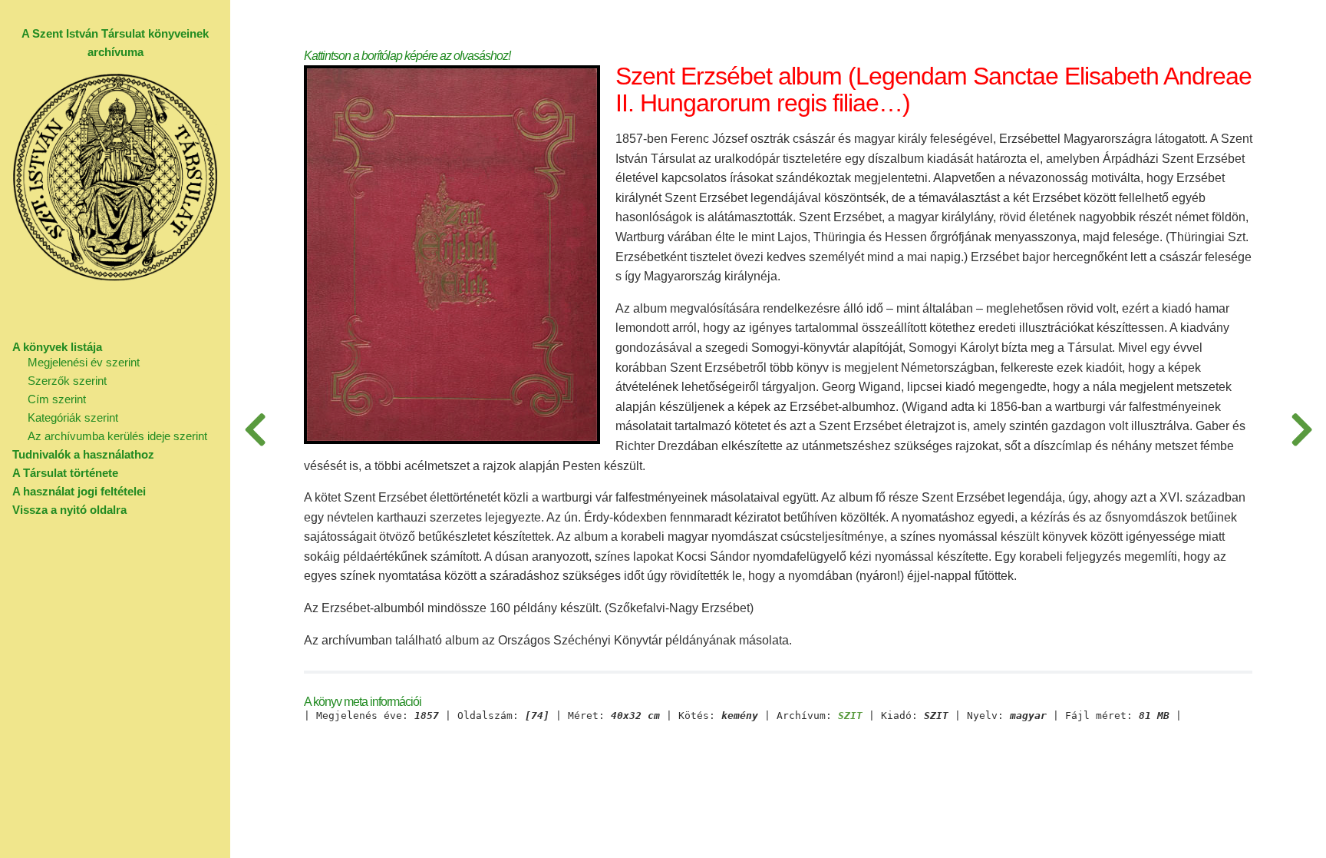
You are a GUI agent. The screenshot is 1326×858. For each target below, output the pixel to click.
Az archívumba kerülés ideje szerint (117, 435)
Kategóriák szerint (73, 417)
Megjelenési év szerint (84, 362)
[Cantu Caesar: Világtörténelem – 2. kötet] (1301, 429)
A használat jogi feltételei (79, 491)
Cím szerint (57, 399)
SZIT (850, 716)
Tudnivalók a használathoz (83, 454)
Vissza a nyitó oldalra (69, 509)
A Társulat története (65, 472)
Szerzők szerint (67, 380)
